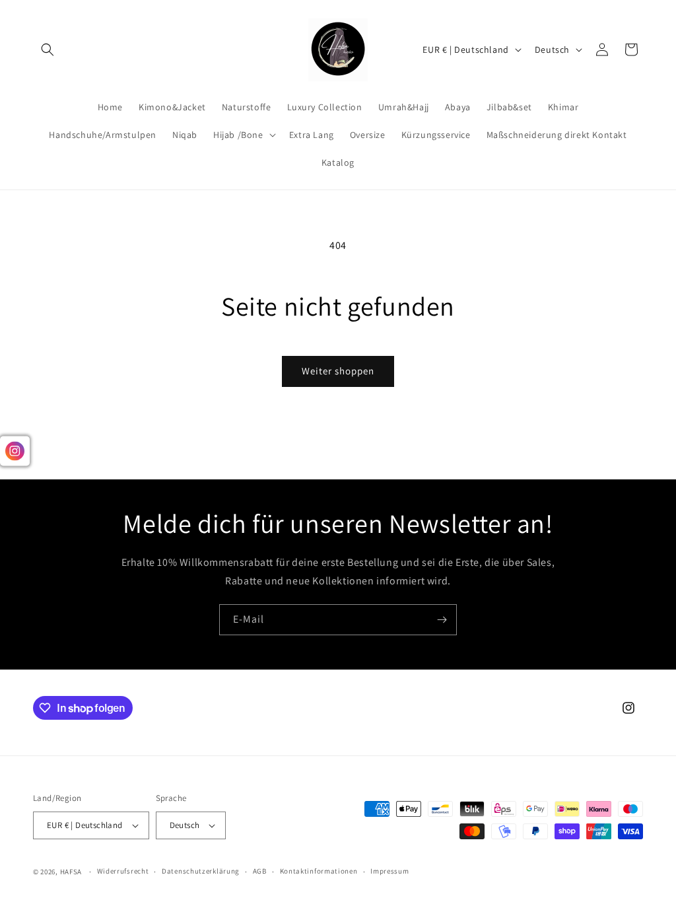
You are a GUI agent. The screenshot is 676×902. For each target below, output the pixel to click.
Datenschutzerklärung (201, 871)
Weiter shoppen (338, 370)
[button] (47, 49)
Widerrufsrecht (123, 871)
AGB (260, 871)
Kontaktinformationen (319, 871)
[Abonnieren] (441, 619)
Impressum (389, 871)
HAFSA (71, 871)
